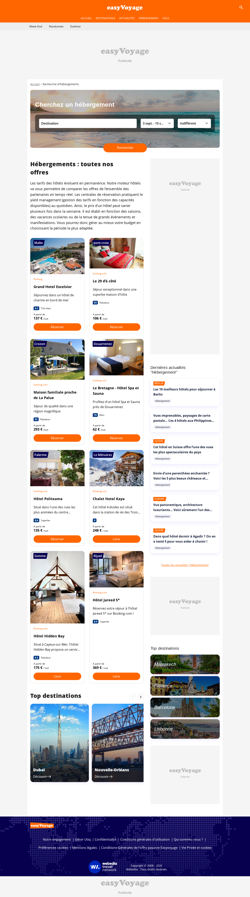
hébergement (149, 18)
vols (165, 18)
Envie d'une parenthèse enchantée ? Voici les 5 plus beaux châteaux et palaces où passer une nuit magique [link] (181, 478)
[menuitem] (35, 26)
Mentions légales (84, 848)
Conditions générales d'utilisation (145, 839)
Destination (49, 123)
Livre (116, 539)
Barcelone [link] (164, 707)
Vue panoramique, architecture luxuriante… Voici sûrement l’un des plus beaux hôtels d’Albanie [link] (181, 510)
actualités (127, 18)
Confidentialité (105, 839)
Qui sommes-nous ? (188, 839)
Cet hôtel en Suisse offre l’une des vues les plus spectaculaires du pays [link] (183, 449)
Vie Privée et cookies (197, 848)
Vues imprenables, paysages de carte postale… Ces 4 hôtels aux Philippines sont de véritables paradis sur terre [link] (182, 420)
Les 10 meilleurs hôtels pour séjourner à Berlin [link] (184, 392)
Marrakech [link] (165, 664)
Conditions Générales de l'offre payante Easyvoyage (139, 848)
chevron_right (140, 696)
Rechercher (125, 147)
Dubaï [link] (39, 769)
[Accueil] (125, 7)
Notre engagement (57, 839)
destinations (105, 18)
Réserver (57, 327)
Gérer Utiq (83, 839)
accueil (86, 18)
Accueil (35, 84)
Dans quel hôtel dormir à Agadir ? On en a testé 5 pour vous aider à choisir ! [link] (184, 539)
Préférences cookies (53, 848)
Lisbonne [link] (163, 729)
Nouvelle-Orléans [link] (112, 769)
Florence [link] (163, 685)
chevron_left (132, 696)
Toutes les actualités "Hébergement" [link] (185, 565)
